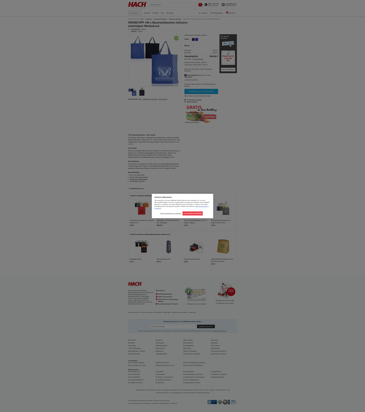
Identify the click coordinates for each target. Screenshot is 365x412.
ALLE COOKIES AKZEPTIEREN (193, 213)
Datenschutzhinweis (201, 206)
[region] (182, 206)
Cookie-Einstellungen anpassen (170, 213)
